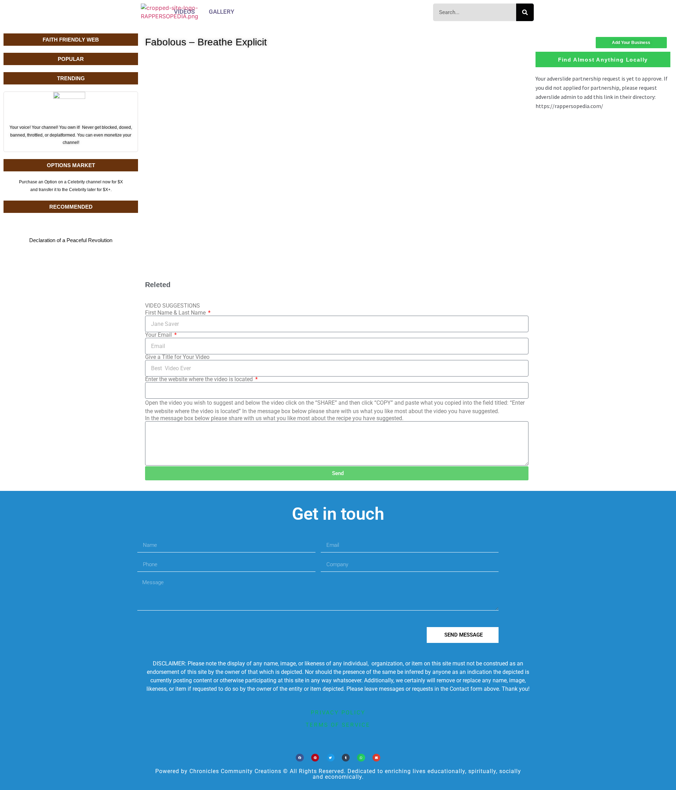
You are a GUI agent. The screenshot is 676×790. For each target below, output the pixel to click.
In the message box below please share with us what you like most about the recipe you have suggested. (274, 418)
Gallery (221, 11)
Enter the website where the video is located (199, 379)
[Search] (525, 12)
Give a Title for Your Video (177, 357)
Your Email (159, 335)
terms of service (338, 725)
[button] (300, 758)
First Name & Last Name (176, 313)
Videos (184, 11)
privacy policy (338, 712)
